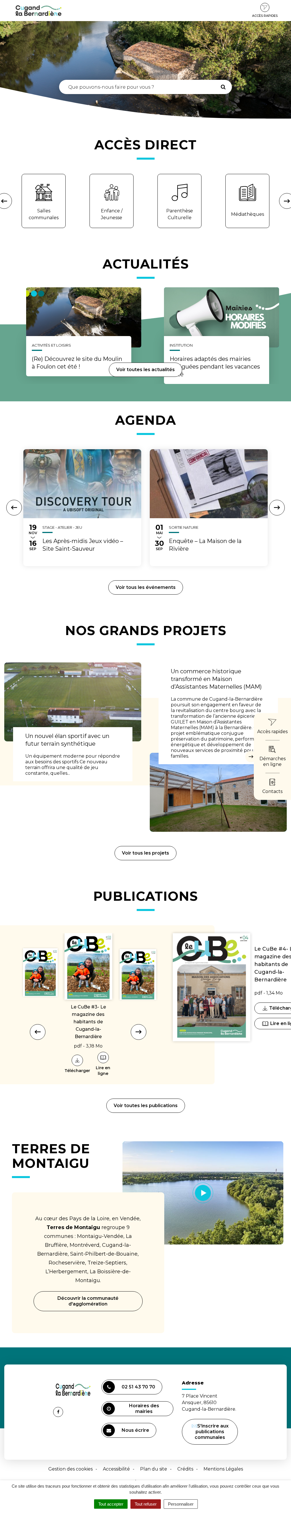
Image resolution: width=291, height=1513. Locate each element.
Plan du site (153, 1469)
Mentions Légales (223, 1469)
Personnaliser (181, 1504)
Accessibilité (116, 1469)
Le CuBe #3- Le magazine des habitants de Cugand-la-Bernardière (88, 1021)
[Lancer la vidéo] (202, 1192)
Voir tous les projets (145, 853)
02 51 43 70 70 (138, 1387)
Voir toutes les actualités (145, 369)
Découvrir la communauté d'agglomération (88, 1301)
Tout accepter (110, 1504)
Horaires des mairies (144, 1408)
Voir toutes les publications (146, 1105)
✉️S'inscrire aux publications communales (210, 1431)
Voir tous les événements (146, 587)
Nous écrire (136, 1432)
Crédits (185, 1469)
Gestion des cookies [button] (70, 1469)
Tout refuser (146, 1504)
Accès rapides (265, 16)
